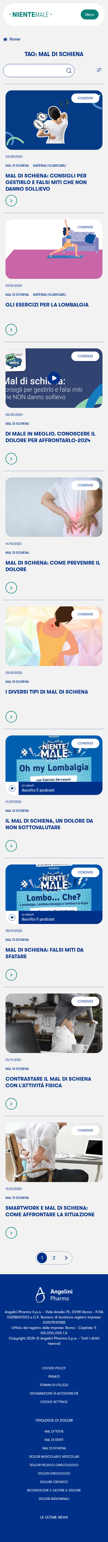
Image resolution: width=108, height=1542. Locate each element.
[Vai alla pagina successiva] (66, 1258)
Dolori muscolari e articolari (54, 1457)
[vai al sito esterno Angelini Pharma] (54, 1295)
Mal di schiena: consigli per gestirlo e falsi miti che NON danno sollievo (46, 182)
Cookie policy (54, 1368)
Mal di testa (54, 1431)
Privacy (54, 1376)
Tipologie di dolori (54, 1420)
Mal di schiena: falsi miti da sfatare (45, 953)
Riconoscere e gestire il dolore (54, 1490)
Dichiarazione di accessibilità (54, 1393)
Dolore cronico (54, 1482)
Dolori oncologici (54, 1473)
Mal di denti (54, 1440)
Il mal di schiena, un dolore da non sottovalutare (49, 824)
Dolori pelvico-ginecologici (54, 1465)
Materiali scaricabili (49, 165)
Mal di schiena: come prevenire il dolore (53, 566)
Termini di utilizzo (54, 1385)
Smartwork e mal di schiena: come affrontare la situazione (50, 1211)
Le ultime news (54, 1517)
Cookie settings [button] (54, 1402)
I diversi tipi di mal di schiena (47, 692)
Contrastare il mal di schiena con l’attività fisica (48, 1082)
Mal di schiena (17, 165)
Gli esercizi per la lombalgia (47, 305)
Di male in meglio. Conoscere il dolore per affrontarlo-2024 (51, 437)
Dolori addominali (54, 1499)
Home (14, 39)
